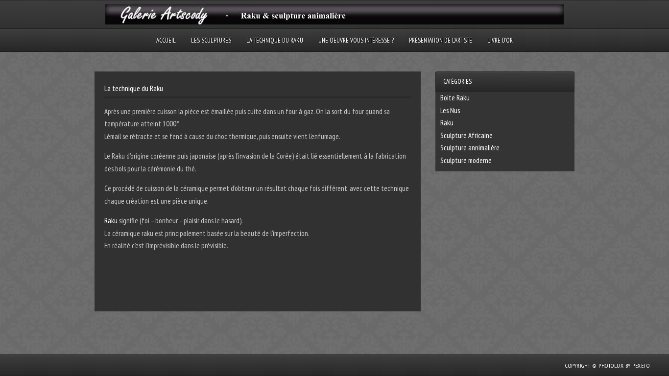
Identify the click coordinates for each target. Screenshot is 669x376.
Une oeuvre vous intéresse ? (356, 40)
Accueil (166, 40)
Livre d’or (500, 40)
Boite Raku (455, 97)
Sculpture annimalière (470, 147)
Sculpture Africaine (466, 135)
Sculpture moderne (466, 160)
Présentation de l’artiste (440, 40)
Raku (111, 220)
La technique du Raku (274, 40)
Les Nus (450, 110)
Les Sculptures (211, 40)
